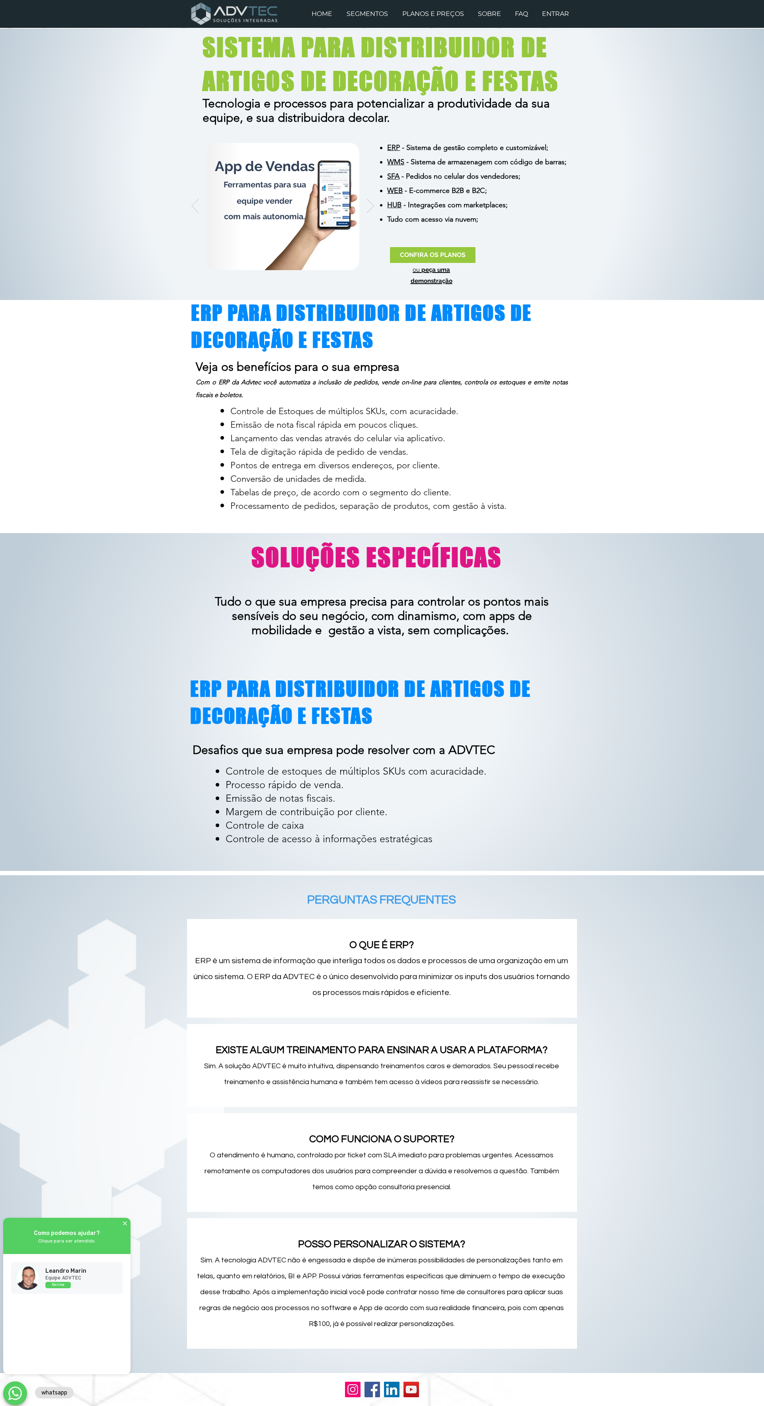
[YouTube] (411, 1389)
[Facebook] (372, 1389)
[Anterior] (195, 206)
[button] (368, 14)
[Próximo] (370, 206)
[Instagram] (353, 1389)
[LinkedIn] (392, 1389)
